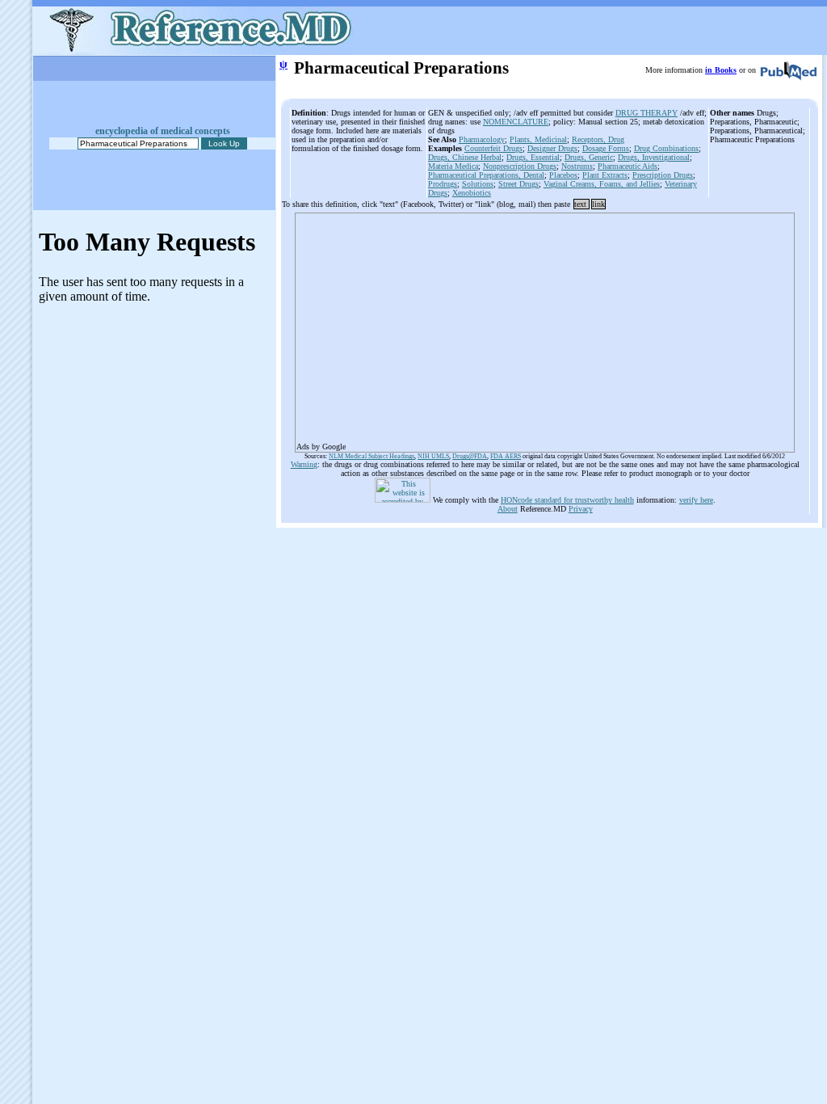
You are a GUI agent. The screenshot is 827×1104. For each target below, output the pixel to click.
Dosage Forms (605, 148)
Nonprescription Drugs (519, 166)
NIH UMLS (433, 456)
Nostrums (577, 166)
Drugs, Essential (533, 157)
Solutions (477, 183)
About (507, 508)
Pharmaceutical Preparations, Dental (486, 175)
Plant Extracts (605, 175)
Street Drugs (518, 183)
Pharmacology (482, 139)
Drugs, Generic (589, 157)
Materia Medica (453, 166)
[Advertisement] (544, 327)
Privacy (581, 508)
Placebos (563, 175)
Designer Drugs (552, 148)
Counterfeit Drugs (493, 148)
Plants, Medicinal (538, 139)
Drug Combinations (666, 148)
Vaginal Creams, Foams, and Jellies (602, 183)
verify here (696, 499)
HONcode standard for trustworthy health (567, 499)
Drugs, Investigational (654, 157)
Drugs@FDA (469, 456)
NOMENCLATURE (515, 121)
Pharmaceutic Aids (627, 166)
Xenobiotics (471, 192)
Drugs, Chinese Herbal (465, 157)
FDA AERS (505, 456)
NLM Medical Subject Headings (371, 456)
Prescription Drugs (662, 175)
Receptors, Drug (598, 139)
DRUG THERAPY (646, 112)
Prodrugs (442, 183)
